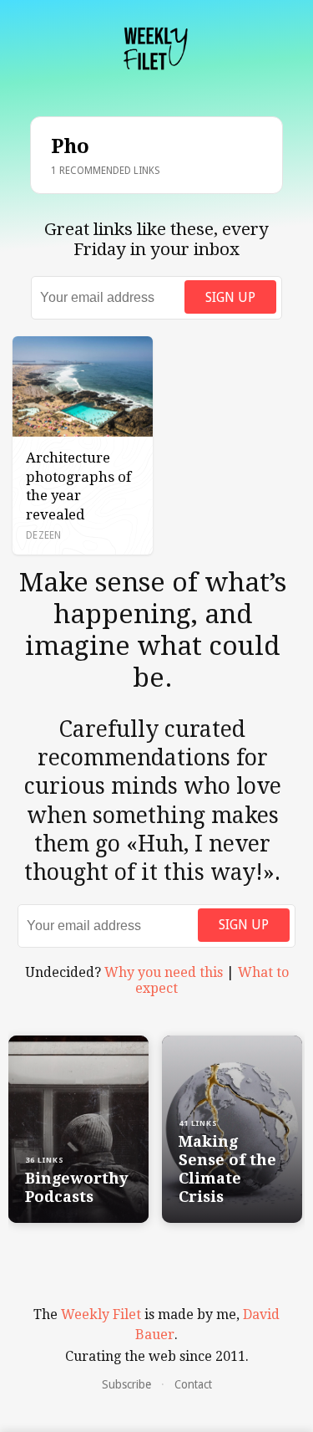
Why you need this (163, 972)
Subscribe (126, 1384)
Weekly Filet (101, 1314)
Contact (193, 1384)
